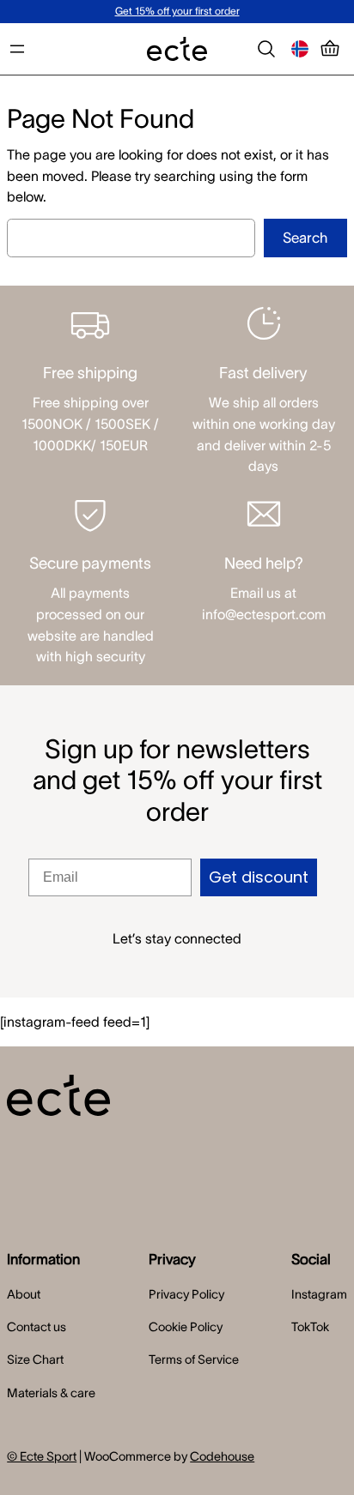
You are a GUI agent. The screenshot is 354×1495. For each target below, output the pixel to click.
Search (305, 237)
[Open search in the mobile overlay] (265, 49)
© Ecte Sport (41, 1456)
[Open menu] (17, 49)
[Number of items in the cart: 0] (330, 49)
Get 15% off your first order (177, 10)
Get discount (258, 877)
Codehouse (222, 1456)
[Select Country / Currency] (297, 49)
